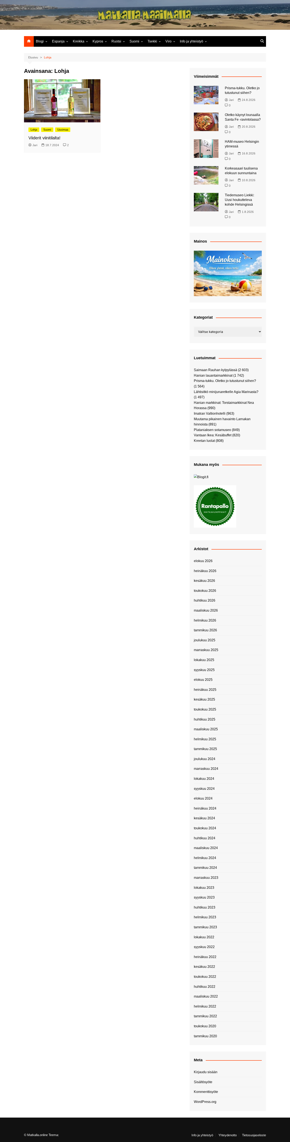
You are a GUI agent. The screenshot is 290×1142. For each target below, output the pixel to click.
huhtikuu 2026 (204, 600)
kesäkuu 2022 (204, 966)
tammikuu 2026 (205, 630)
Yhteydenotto (227, 1135)
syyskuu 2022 (204, 947)
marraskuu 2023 (206, 877)
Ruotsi (116, 41)
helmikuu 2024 (205, 858)
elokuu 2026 (203, 561)
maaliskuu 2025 (206, 729)
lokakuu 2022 (204, 937)
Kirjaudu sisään (205, 1072)
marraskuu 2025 (206, 650)
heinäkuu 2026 (205, 571)
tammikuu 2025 (205, 749)
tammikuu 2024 (205, 867)
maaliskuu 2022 (206, 996)
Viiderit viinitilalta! (44, 138)
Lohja (34, 129)
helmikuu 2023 (205, 917)
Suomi (134, 41)
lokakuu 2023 (204, 887)
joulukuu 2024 (204, 759)
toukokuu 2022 (205, 976)
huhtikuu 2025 (204, 719)
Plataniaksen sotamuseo (212, 430)
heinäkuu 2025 (205, 689)
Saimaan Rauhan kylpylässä (215, 370)
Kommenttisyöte (206, 1092)
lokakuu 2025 (204, 660)
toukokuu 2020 (205, 1026)
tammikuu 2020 (205, 1036)
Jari (34, 145)
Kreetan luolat (204, 440)
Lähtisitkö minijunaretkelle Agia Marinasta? (226, 392)
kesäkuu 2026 (204, 580)
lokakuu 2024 (204, 778)
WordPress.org (205, 1102)
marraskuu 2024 (206, 768)
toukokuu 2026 (205, 590)
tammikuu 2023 (205, 927)
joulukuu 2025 (204, 640)
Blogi (40, 41)
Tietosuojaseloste (254, 1135)
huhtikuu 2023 (204, 907)
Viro (168, 41)
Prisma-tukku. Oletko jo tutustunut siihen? (225, 381)
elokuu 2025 (203, 679)
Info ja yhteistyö (191, 41)
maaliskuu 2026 (206, 610)
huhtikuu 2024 (204, 838)
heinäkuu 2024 (205, 808)
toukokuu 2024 (205, 828)
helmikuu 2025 (205, 739)
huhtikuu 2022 (204, 986)
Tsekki (152, 41)
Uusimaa (62, 129)
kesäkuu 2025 (204, 699)
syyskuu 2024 (204, 788)
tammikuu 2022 (205, 1016)
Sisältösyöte (203, 1082)
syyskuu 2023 (204, 897)
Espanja (58, 41)
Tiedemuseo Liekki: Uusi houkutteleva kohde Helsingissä (239, 199)
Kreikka (78, 41)
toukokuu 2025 (205, 709)
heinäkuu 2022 (205, 957)
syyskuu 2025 (204, 670)
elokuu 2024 (203, 798)
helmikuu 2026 (205, 620)
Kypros (98, 41)
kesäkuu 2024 (204, 818)
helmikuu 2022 (205, 1006)
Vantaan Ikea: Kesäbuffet (212, 435)
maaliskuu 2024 (206, 848)
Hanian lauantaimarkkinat (213, 375)
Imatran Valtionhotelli (209, 413)
